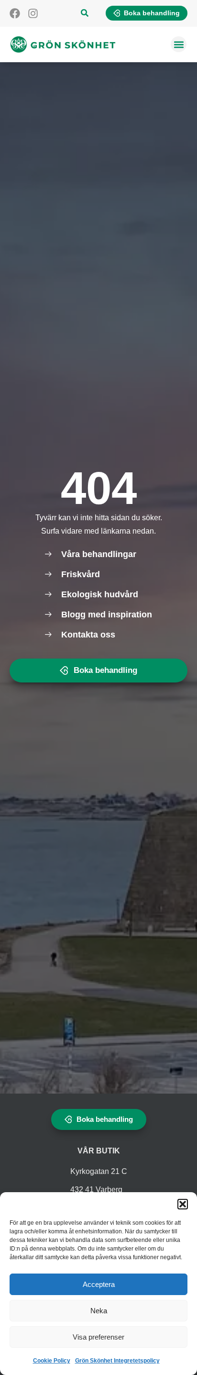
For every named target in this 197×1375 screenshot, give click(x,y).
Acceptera (99, 1284)
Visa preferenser (98, 1337)
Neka (98, 1311)
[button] (182, 1204)
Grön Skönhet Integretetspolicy (117, 1360)
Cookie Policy (51, 1360)
